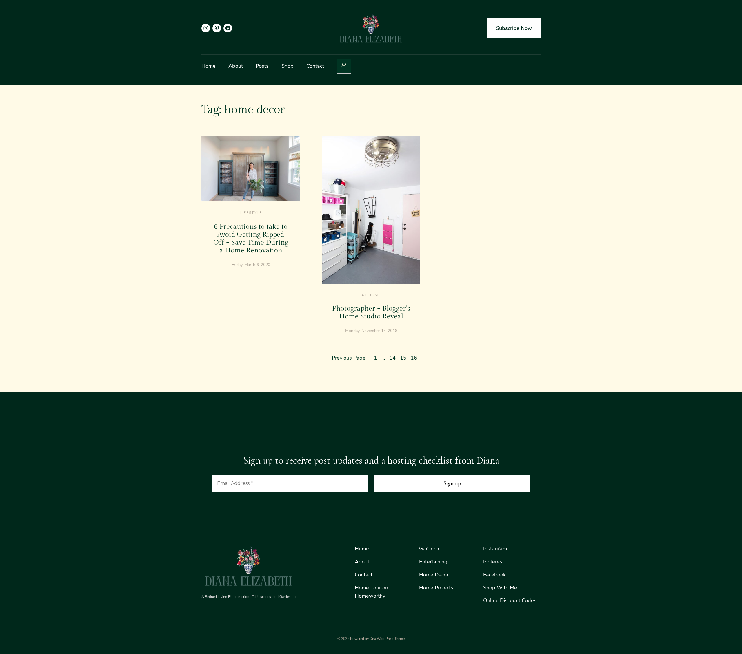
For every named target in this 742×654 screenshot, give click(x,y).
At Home (371, 295)
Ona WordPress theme (387, 638)
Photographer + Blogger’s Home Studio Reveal (371, 313)
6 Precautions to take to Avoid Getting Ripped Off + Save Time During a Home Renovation (250, 239)
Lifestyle (251, 212)
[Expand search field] (344, 66)
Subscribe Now (514, 28)
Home (362, 548)
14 (392, 357)
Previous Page (344, 357)
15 (403, 357)
